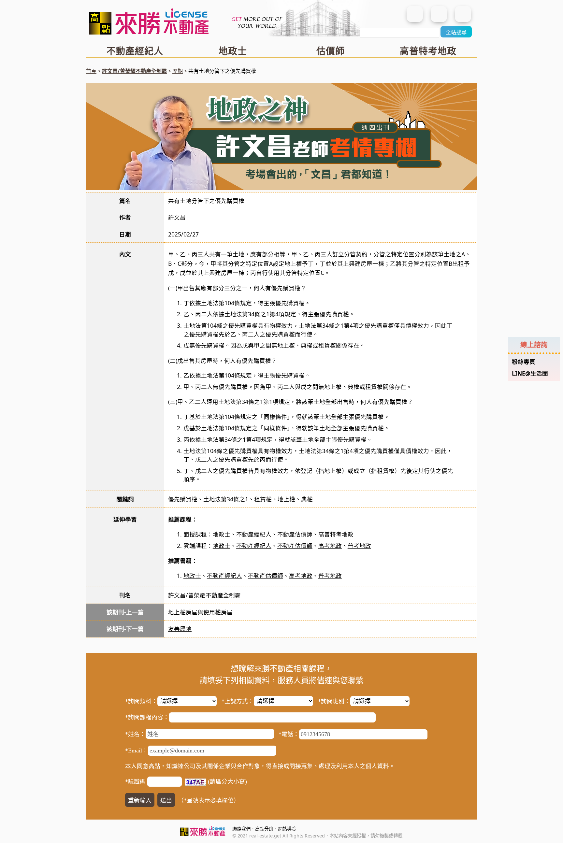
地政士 (233, 51)
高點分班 (264, 829)
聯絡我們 (241, 829)
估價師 (330, 51)
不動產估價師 (294, 546)
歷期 (177, 71)
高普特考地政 (428, 51)
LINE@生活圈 (530, 373)
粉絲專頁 (523, 361)
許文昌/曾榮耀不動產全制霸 (134, 71)
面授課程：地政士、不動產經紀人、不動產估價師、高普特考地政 (268, 534)
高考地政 (330, 546)
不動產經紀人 (135, 51)
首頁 (91, 71)
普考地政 (359, 546)
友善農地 (180, 629)
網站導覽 (287, 829)
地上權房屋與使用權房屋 (200, 612)
